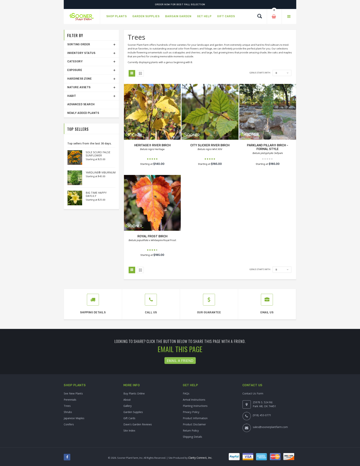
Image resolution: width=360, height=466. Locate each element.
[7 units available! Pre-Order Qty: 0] (210, 112)
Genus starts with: (260, 72)
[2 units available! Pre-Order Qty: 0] (152, 203)
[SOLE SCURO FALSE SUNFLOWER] (73, 157)
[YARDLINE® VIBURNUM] (73, 177)
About (127, 399)
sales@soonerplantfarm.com (270, 427)
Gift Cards (129, 418)
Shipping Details (192, 436)
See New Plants (73, 393)
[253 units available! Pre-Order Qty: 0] (152, 112)
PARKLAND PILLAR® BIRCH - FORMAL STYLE (267, 147)
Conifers (69, 424)
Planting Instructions (195, 406)
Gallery (127, 406)
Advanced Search (81, 104)
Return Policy (191, 430)
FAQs (186, 393)
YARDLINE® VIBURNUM (101, 172)
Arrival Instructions (194, 399)
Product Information (195, 418)
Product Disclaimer (194, 424)
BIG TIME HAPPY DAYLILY (96, 194)
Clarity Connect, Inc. (200, 457)
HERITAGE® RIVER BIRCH (152, 145)
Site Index (129, 430)
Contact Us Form (252, 393)
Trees (67, 406)
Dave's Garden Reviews (137, 424)
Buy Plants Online (134, 393)
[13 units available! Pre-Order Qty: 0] (267, 112)
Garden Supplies (133, 412)
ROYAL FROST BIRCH (152, 236)
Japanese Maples (74, 418)
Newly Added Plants (83, 113)
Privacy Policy (191, 412)
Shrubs (68, 412)
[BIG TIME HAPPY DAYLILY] (73, 197)
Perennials (70, 399)
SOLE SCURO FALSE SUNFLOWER (98, 154)
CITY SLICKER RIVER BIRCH (210, 145)
